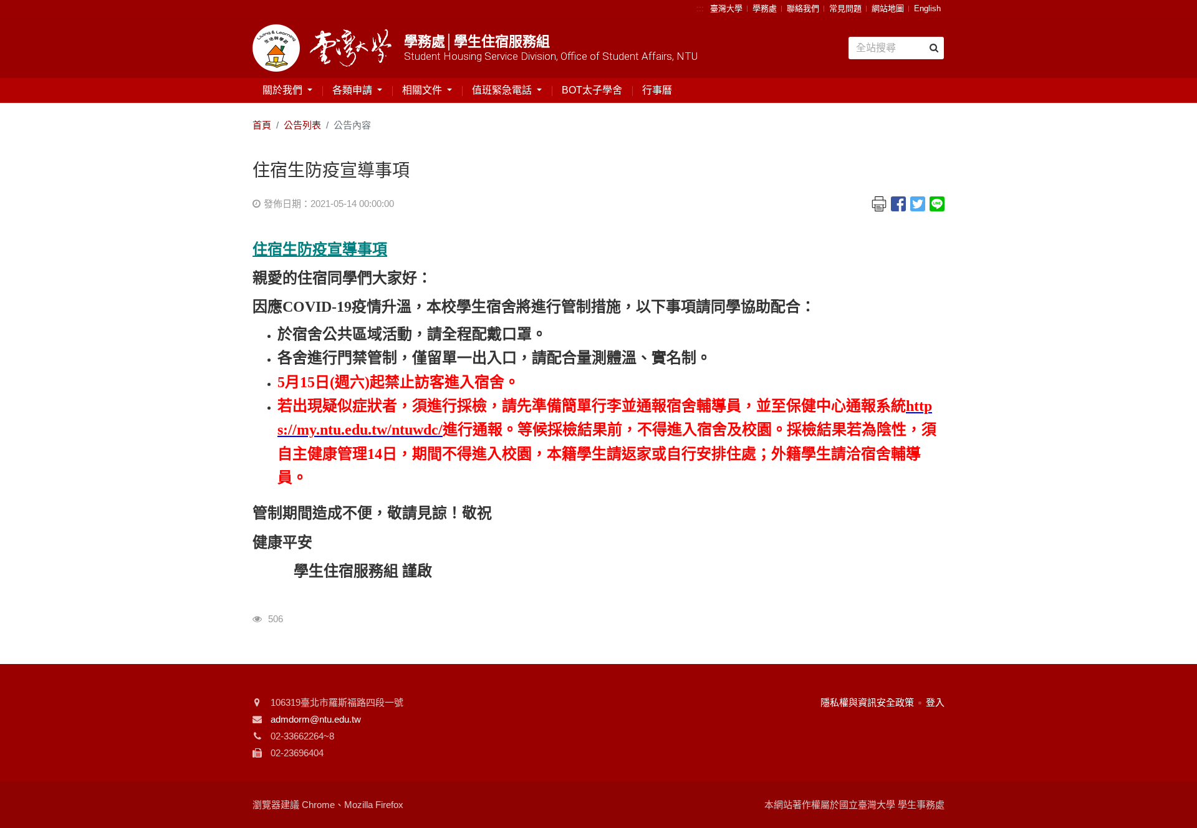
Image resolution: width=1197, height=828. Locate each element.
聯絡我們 (803, 8)
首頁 (261, 125)
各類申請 (353, 90)
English (927, 8)
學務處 (764, 8)
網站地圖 (888, 8)
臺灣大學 (726, 8)
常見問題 (845, 8)
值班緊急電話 (503, 90)
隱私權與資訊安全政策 (867, 702)
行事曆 (657, 90)
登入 (935, 702)
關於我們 (283, 90)
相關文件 (423, 90)
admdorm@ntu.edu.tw (316, 719)
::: (700, 8)
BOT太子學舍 (592, 90)
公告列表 (302, 125)
